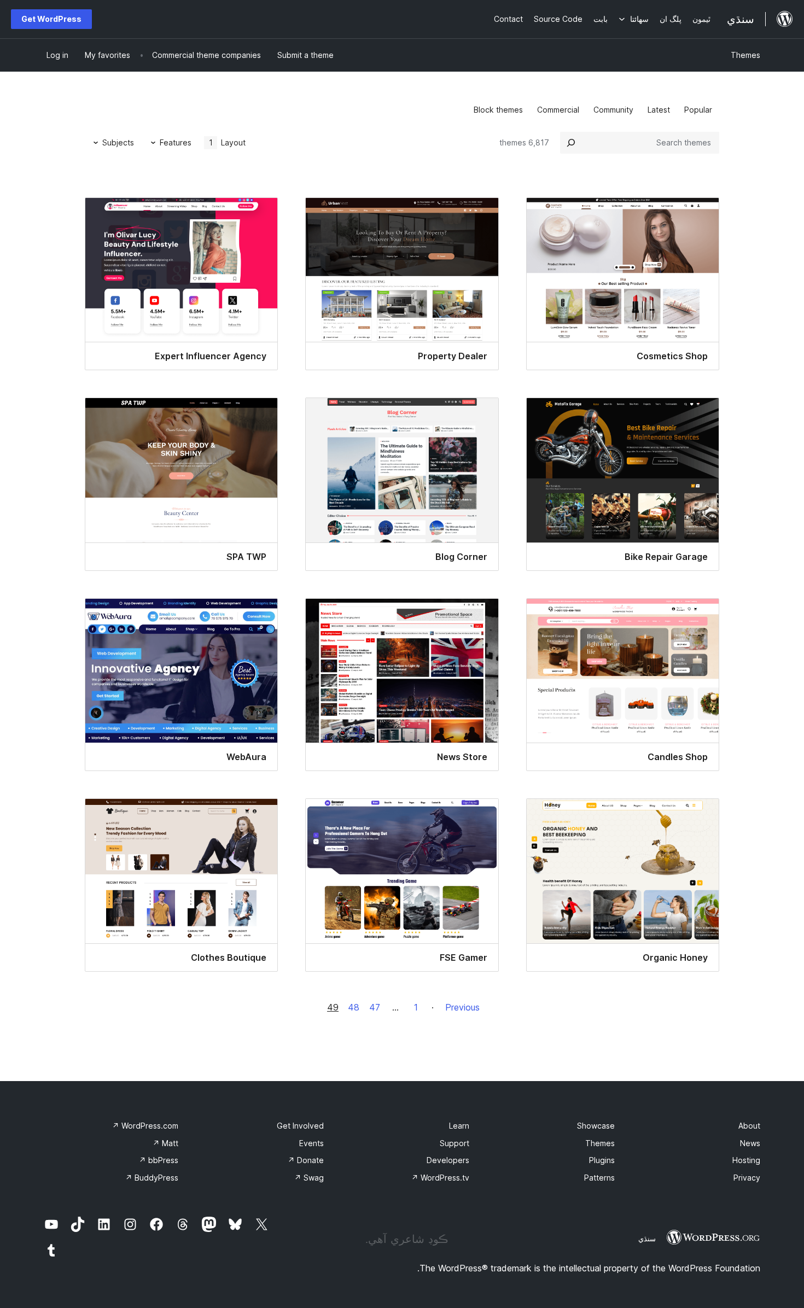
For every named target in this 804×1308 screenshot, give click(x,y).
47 (374, 1007)
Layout (227, 142)
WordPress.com (145, 1125)
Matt (165, 1143)
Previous (462, 1007)
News (750, 1143)
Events (311, 1143)
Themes (745, 55)
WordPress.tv (440, 1177)
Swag (309, 1177)
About (749, 1125)
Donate (306, 1160)
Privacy (746, 1177)
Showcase (596, 1125)
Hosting (746, 1160)
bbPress (158, 1160)
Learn (459, 1125)
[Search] (571, 143)
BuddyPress (151, 1177)
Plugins (602, 1160)
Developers (448, 1160)
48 (353, 1007)
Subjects (118, 142)
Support (454, 1143)
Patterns (599, 1177)
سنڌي (647, 1238)
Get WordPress (51, 19)
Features (175, 142)
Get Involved (300, 1125)
